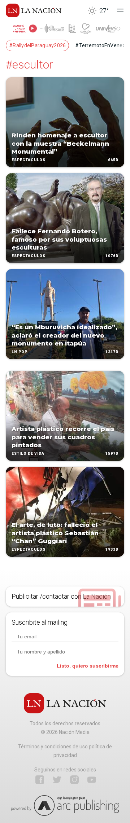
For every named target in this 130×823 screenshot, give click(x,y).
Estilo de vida (28, 453)
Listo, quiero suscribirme (87, 666)
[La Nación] (33, 10)
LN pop (19, 352)
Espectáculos (29, 160)
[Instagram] (74, 779)
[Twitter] (57, 779)
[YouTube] (92, 779)
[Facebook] (40, 779)
